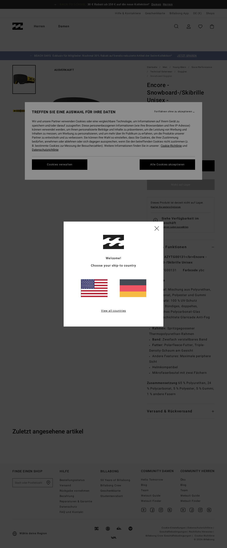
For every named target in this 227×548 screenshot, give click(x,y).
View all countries (113, 311)
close (157, 228)
